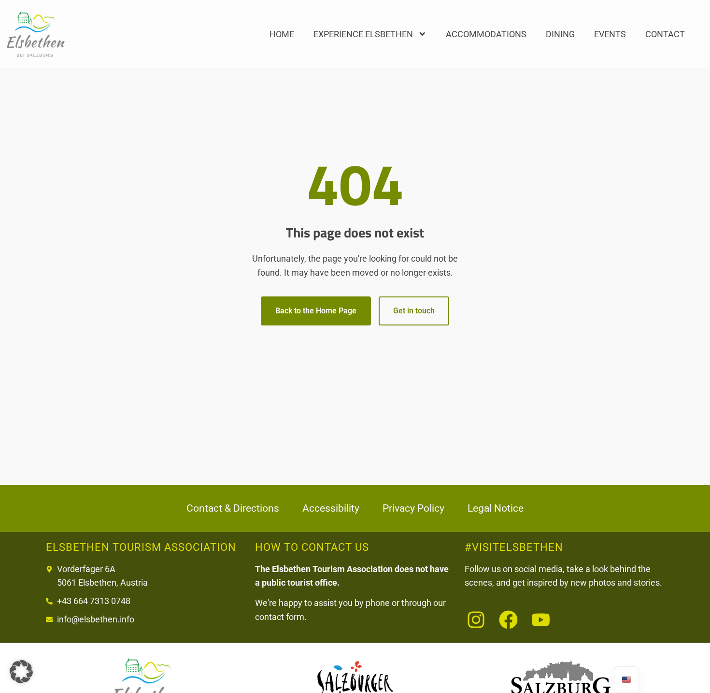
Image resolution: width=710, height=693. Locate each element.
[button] (21, 671)
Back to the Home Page (315, 310)
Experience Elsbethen (363, 34)
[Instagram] (476, 619)
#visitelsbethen (514, 547)
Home (282, 34)
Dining (560, 34)
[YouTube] (540, 619)
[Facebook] (508, 619)
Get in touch (414, 310)
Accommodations (486, 34)
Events (610, 34)
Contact (665, 34)
